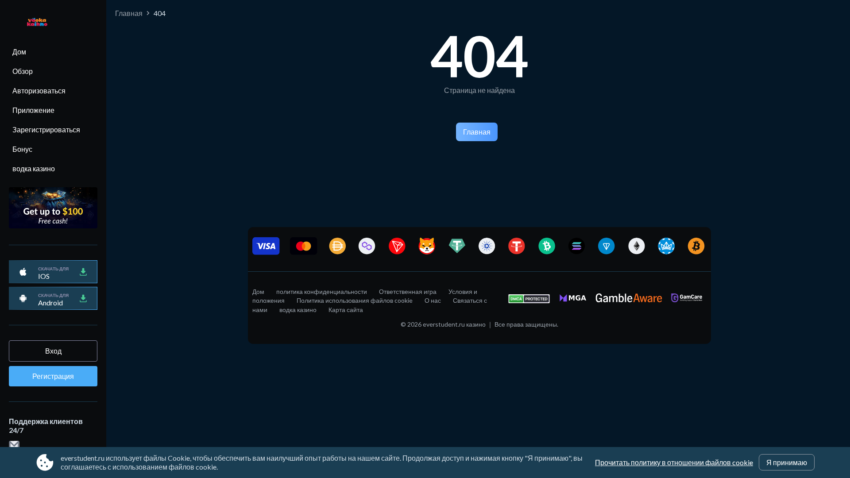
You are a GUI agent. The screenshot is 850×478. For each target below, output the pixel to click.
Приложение (33, 110)
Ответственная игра (408, 291)
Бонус (22, 149)
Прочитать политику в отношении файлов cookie (674, 462)
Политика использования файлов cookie (355, 300)
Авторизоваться (39, 90)
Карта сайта (345, 309)
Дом (19, 51)
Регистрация (53, 376)
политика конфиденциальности (321, 291)
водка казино (33, 168)
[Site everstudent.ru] (33, 23)
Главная (129, 13)
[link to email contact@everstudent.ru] (14, 445)
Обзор (22, 71)
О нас (433, 300)
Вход (53, 351)
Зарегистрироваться (46, 129)
